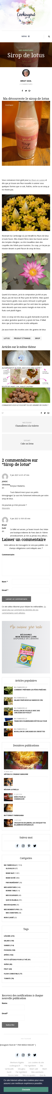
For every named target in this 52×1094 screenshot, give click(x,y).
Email (5, 590)
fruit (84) (8, 969)
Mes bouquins (10, 905)
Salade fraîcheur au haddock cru (28, 700)
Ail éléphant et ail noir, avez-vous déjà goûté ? (21, 368)
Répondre (6, 508)
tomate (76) (9, 978)
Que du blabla (12, 900)
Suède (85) (8, 964)
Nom (5, 581)
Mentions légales (17, 1062)
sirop (37, 338)
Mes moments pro (11, 909)
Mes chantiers (12, 913)
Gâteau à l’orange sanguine (16, 774)
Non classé (9, 917)
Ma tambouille (20, 687)
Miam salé (10, 873)
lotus (7, 338)
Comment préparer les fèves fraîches (30, 690)
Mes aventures (26, 50)
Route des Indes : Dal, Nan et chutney (17, 386)
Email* (5, 1013)
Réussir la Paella (11, 789)
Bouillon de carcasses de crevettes (29, 731)
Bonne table (11, 891)
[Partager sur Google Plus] (29, 90)
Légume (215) (9, 936)
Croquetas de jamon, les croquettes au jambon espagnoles (30, 824)
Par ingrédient (12, 882)
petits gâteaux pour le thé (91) (17, 959)
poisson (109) (9, 950)
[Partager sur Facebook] (22, 90)
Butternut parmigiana (14, 815)
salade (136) (9, 941)
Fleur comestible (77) (13, 974)
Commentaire (8, 554)
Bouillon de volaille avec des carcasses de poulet (27, 712)
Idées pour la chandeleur (19, 798)
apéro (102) (8, 955)
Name (4, 1003)
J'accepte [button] (26, 1089)
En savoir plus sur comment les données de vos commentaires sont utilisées (24, 609)
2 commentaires (26, 84)
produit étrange (22, 338)
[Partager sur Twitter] (26, 90)
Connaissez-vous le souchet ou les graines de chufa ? (25, 405)
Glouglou (10, 868)
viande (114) (9, 945)
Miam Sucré (10, 878)
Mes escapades (12, 895)
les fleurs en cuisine (36, 180)
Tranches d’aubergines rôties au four (30, 721)
